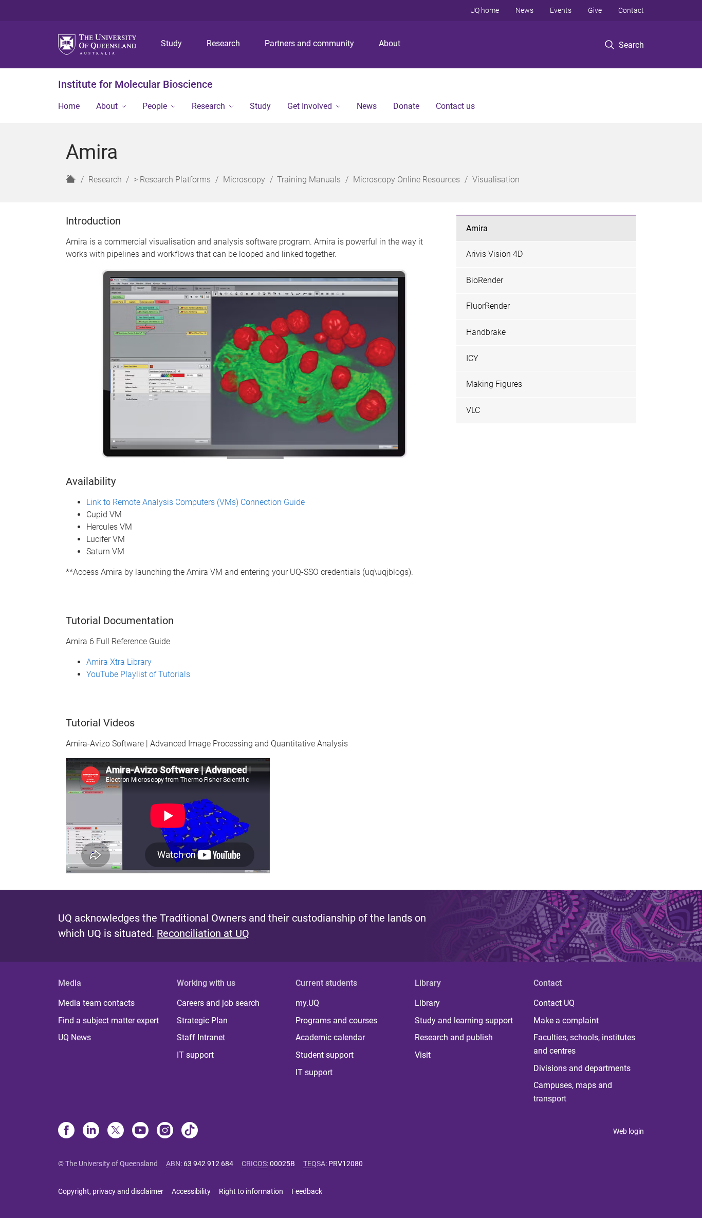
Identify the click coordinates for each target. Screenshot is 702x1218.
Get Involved (309, 106)
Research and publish (454, 1037)
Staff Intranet (201, 1037)
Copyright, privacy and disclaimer (110, 1191)
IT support (195, 1055)
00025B (282, 1163)
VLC (473, 410)
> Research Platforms (172, 179)
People (154, 106)
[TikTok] (189, 1131)
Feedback (306, 1191)
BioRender (484, 280)
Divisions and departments (582, 1068)
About (389, 43)
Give (595, 10)
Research (223, 43)
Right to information (251, 1191)
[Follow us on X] (115, 1131)
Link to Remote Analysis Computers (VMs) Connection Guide (195, 502)
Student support (324, 1055)
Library (427, 1003)
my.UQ (307, 1003)
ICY (472, 358)
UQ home (484, 10)
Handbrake (486, 332)
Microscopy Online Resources (406, 179)
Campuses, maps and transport (572, 1091)
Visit (423, 1055)
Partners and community (309, 43)
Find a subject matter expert (108, 1020)
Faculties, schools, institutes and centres (584, 1044)
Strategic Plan (202, 1020)
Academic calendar (330, 1037)
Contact (631, 10)
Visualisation (496, 179)
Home (69, 106)
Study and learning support (464, 1020)
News (524, 10)
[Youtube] (140, 1131)
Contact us (455, 106)
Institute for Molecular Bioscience (135, 84)
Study (171, 43)
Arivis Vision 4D (494, 254)
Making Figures (494, 384)
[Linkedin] (91, 1131)
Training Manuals (309, 179)
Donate (406, 106)
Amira (477, 228)
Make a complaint (566, 1020)
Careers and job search (218, 1003)
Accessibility (191, 1191)
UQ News (74, 1037)
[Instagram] (165, 1131)
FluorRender (488, 306)
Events (560, 10)
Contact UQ (554, 1003)
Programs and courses (336, 1020)
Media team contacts (96, 1003)
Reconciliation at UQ (203, 933)
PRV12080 (345, 1163)
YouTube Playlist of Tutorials (138, 674)
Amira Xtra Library (119, 662)
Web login (628, 1131)
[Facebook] (66, 1131)
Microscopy (244, 179)
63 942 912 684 (208, 1163)
